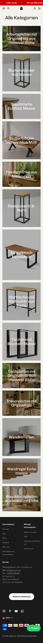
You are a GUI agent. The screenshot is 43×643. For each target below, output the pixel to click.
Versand (5, 542)
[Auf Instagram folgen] (4, 611)
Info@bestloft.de (14, 570)
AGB (25, 536)
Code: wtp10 (9, 3)
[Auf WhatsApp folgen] (22, 611)
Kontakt (5, 529)
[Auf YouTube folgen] (16, 611)
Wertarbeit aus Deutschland (8, 552)
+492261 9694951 (13, 573)
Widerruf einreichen (22, 596)
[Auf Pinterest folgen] (10, 611)
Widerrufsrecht (30, 532)
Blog (4, 538)
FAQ (3, 533)
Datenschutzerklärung (32, 542)
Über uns (6, 547)
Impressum (28, 548)
